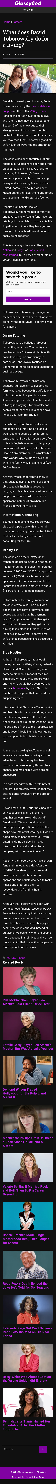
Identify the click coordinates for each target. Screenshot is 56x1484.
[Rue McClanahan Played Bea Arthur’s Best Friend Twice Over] (28, 993)
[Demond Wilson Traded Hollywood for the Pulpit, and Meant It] (28, 1082)
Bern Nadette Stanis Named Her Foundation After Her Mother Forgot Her (26, 1425)
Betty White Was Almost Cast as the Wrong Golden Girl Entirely (27, 1379)
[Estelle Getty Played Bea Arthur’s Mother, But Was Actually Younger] (28, 1037)
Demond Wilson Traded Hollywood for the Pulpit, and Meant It (24, 1093)
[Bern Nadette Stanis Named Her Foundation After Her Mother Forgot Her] (28, 1414)
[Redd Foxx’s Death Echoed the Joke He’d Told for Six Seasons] (28, 1276)
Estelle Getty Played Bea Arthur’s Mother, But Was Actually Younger (28, 1047)
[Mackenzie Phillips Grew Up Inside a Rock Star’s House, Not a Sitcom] (28, 1130)
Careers (17, 22)
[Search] (43, 1449)
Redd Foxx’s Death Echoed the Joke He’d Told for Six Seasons (26, 1285)
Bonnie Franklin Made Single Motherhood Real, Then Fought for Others (26, 1239)
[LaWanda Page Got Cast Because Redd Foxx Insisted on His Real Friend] (28, 1321)
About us (41, 1472)
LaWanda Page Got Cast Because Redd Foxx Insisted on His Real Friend (27, 1332)
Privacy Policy (38, 1477)
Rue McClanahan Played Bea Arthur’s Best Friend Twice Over (26, 1002)
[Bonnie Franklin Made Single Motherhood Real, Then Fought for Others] (28, 1227)
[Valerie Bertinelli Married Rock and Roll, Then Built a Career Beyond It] (28, 1179)
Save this (28, 299)
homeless (19, 688)
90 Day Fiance (38, 111)
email (13, 282)
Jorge (20, 250)
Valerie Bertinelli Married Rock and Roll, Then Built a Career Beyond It (25, 1190)
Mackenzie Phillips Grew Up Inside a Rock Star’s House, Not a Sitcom (28, 1142)
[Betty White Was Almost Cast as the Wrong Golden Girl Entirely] (28, 1369)
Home (6, 22)
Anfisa (7, 250)
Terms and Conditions (21, 1477)
